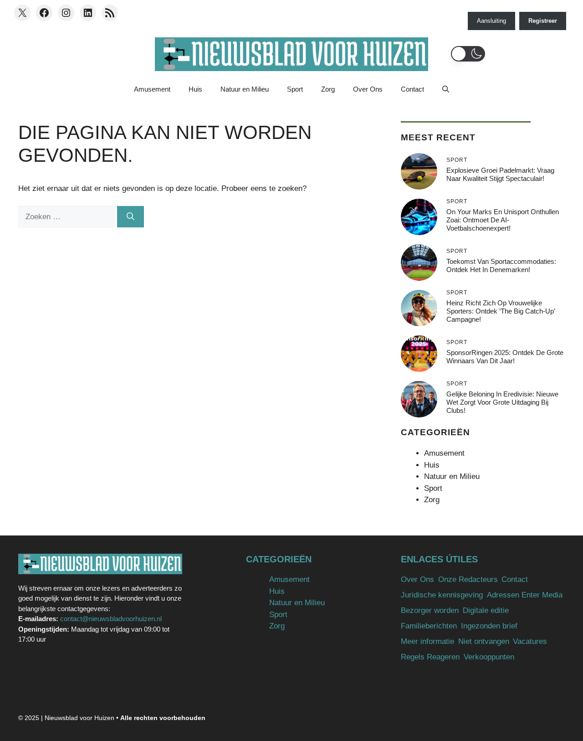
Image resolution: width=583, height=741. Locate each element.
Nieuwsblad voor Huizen (79, 717)
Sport (295, 89)
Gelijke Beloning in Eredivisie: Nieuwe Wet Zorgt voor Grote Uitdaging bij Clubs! (502, 402)
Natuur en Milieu (244, 89)
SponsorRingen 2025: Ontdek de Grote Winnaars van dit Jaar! (504, 357)
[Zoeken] (130, 217)
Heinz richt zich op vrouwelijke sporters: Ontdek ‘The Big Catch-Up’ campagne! (500, 311)
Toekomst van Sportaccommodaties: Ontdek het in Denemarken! (501, 265)
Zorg (328, 89)
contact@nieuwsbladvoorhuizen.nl (111, 619)
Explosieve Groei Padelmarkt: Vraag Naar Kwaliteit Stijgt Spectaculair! (500, 174)
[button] (468, 54)
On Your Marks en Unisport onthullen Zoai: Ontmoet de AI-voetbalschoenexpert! (502, 220)
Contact (412, 89)
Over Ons (368, 89)
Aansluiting (491, 20)
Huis (195, 89)
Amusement (152, 89)
